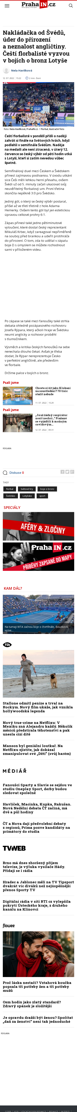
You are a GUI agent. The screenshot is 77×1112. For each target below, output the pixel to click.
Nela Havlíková (21, 70)
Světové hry (27, 489)
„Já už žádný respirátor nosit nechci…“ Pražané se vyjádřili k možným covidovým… (51, 419)
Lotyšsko (27, 495)
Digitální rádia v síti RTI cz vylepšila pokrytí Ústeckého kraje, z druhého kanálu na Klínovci (37, 905)
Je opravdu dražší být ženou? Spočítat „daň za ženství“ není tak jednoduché (38, 1019)
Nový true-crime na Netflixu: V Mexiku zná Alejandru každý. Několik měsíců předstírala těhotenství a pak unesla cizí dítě (38, 728)
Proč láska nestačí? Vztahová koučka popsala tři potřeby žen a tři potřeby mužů (37, 986)
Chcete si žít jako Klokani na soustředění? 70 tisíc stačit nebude (53, 391)
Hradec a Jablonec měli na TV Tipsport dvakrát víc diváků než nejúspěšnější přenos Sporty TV (38, 886)
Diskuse (16, 472)
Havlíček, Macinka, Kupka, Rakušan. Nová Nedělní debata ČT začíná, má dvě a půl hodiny (37, 808)
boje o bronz (47, 489)
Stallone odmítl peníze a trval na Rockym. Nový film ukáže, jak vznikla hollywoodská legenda (38, 707)
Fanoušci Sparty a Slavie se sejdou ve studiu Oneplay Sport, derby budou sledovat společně (37, 789)
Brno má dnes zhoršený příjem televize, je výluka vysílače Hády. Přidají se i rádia (34, 866)
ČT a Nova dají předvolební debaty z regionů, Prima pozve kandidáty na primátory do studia (36, 827)
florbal (9, 489)
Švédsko (10, 495)
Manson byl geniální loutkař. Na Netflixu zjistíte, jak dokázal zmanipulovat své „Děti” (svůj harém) (37, 749)
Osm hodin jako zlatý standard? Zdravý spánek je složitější (32, 1004)
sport (42, 495)
